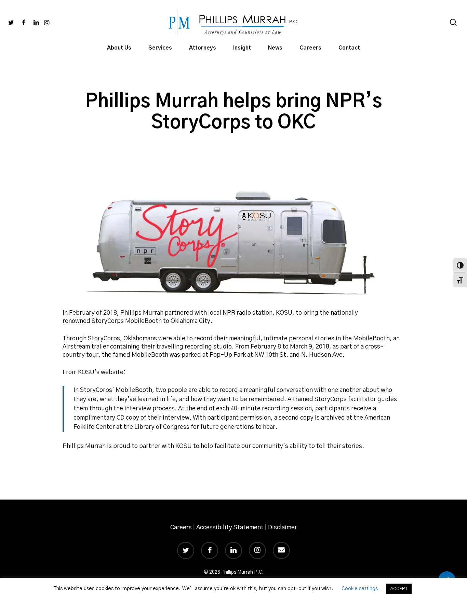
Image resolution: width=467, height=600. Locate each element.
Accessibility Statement (230, 527)
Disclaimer (282, 527)
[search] (453, 22)
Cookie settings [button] (360, 588)
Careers (181, 527)
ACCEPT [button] (399, 589)
